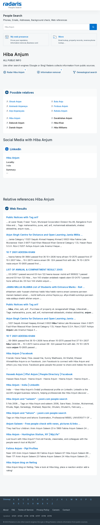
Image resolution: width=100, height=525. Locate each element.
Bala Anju (58, 101)
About (5, 510)
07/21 (14, 516)
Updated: (6, 516)
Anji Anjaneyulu (16, 111)
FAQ (13, 510)
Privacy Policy (43, 510)
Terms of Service (25, 510)
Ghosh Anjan (15, 101)
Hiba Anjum (14, 118)
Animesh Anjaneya (18, 106)
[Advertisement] (50, 83)
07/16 (44, 516)
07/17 (38, 516)
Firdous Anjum (61, 106)
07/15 (49, 516)
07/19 (26, 516)
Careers (56, 510)
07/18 (32, 516)
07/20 (20, 516)
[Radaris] (12, 4)
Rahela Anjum (60, 111)
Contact (66, 510)
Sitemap (7, 499)
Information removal (51, 72)
